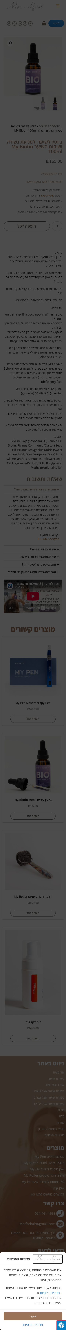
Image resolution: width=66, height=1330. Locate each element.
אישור (33, 1316)
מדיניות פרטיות (50, 1293)
